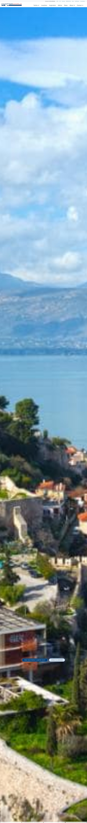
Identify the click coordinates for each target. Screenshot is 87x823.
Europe (63, 1)
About (71, 5)
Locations (44, 5)
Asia (73, 1)
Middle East (68, 1)
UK (60, 1)
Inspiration (52, 5)
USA (57, 1)
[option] (43, 411)
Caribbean (77, 1)
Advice (60, 5)
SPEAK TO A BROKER (57, 660)
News (65, 5)
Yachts (36, 5)
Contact (79, 5)
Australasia (82, 1)
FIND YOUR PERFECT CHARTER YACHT (34, 660)
